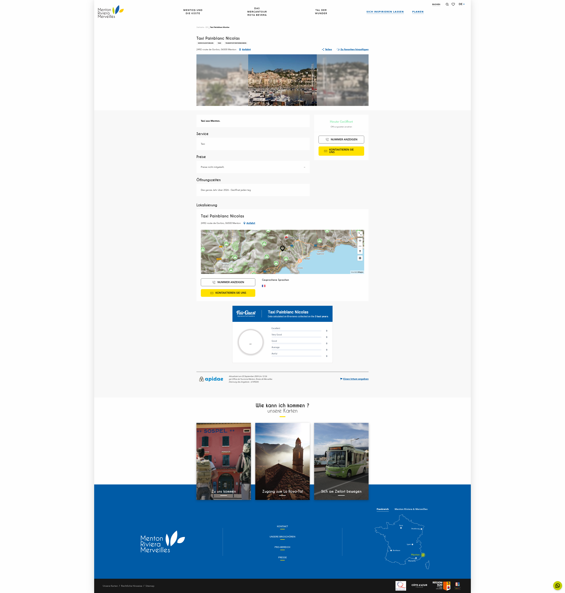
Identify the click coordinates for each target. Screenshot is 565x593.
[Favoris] (453, 4)
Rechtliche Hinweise (131, 586)
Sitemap (150, 586)
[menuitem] (111, 11)
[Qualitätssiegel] (400, 586)
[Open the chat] (557, 585)
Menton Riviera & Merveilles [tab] (411, 509)
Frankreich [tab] (383, 509)
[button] (447, 4)
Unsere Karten (110, 586)
